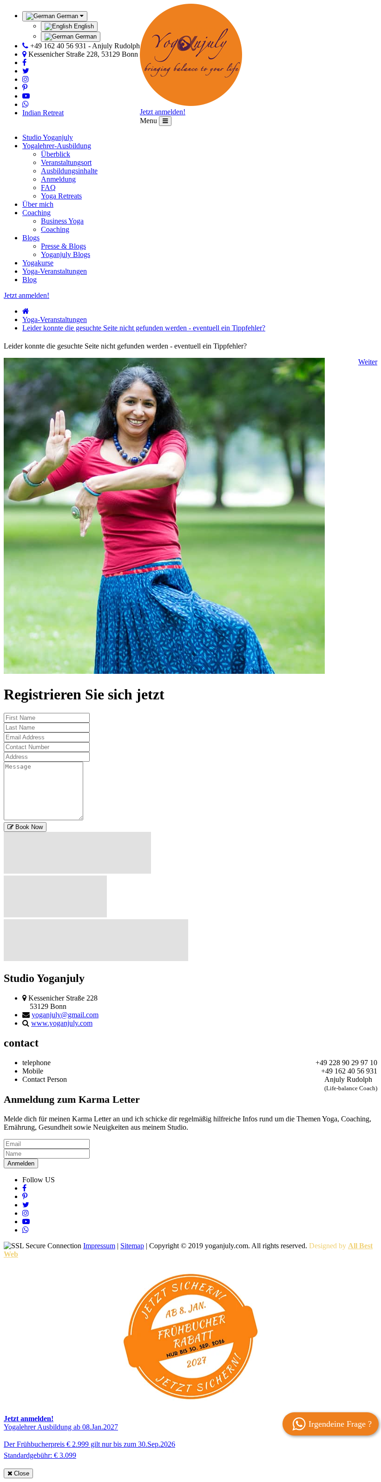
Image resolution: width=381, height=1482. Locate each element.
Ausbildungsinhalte (69, 171)
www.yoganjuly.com (61, 1023)
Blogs (30, 238)
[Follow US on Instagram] (25, 79)
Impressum (99, 1246)
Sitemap (132, 1246)
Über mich (37, 204)
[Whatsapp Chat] (25, 104)
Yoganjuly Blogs (65, 254)
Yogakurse (37, 263)
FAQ (48, 187)
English (83, 26)
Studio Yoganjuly (47, 137)
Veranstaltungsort (66, 162)
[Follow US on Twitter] (25, 71)
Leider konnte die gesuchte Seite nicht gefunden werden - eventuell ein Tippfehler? (143, 328)
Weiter (367, 362)
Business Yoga (62, 221)
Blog (29, 279)
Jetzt (162, 112)
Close (20, 1473)
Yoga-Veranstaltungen (54, 271)
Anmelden (20, 1163)
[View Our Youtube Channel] (26, 96)
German (85, 36)
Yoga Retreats (61, 196)
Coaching (36, 213)
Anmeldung (58, 179)
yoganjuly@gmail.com (65, 1015)
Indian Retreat (43, 113)
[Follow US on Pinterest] (24, 88)
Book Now (28, 826)
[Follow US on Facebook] (24, 62)
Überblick (55, 154)
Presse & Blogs (63, 246)
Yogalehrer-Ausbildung (56, 146)
